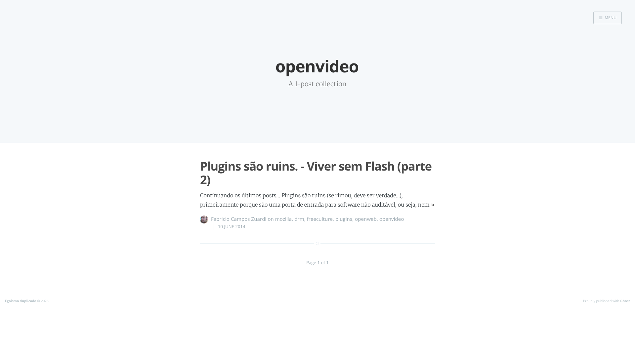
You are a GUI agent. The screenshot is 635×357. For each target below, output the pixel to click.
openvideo (391, 219)
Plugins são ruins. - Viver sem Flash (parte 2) (316, 173)
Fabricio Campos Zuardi (238, 219)
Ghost (625, 300)
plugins (343, 219)
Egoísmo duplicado (20, 300)
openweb (366, 219)
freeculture (320, 219)
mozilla (283, 219)
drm (299, 219)
